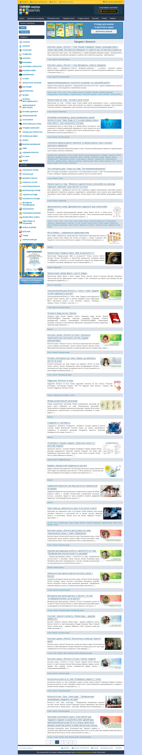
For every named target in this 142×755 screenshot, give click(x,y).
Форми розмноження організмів (62, 401)
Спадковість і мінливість (58, 423)
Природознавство (111, 159)
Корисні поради (53, 163)
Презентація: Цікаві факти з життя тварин (67, 273)
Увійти (119, 748)
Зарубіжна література (106, 92)
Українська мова (88, 161)
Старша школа (83, 19)
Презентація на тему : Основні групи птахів (68, 100)
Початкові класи (53, 19)
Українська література (90, 94)
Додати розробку (109, 11)
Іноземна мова (52, 155)
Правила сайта (107, 748)
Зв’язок (54, 2)
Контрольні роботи (64, 691)
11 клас (55, 221)
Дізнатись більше (104, 31)
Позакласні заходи (101, 225)
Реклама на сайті (66, 2)
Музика (102, 157)
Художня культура (31, 152)
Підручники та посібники (87, 225)
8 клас (64, 92)
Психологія (51, 161)
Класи (22, 19)
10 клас (50, 221)
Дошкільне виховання (35, 19)
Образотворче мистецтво (67, 159)
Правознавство (100, 159)
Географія (88, 92)
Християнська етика (32, 124)
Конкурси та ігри (30, 182)
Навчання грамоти (111, 157)
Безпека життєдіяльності (92, 155)
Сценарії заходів (30, 194)
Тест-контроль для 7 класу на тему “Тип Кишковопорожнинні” (76, 168)
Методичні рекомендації (60, 225)
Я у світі (118, 161)
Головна (24, 2)
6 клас (55, 92)
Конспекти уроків (64, 59)
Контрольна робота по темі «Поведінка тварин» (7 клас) (74, 679)
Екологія (118, 155)
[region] (65, 30)
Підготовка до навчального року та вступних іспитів (72, 508)
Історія (69, 155)
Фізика (96, 161)
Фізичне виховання (104, 94)
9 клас (69, 92)
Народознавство (53, 94)
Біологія (55, 59)
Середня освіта (68, 19)
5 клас (50, 92)
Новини (113, 19)
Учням (104, 19)
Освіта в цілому (63, 163)
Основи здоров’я (64, 94)
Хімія (113, 161)
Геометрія (95, 92)
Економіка (51, 157)
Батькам (95, 19)
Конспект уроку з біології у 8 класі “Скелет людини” (71, 659)
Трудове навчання (76, 94)
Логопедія (87, 157)
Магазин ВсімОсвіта (113, 2)
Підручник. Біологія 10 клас (60, 380)
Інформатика (62, 155)
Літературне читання (76, 157)
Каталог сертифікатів (39, 2)
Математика (95, 157)
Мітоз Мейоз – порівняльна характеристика (68, 232)
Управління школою (32, 213)
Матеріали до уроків (65, 375)
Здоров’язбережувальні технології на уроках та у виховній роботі (78, 82)
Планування (28, 209)
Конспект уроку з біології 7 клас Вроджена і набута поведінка (76, 65)
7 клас (50, 59)
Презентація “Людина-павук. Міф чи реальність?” (71, 253)
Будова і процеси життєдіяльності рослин (67, 465)
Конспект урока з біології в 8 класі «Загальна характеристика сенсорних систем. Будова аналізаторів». (68, 338)
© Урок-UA (26, 748)
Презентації (62, 111)
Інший (80, 221)
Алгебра (75, 92)
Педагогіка (90, 159)
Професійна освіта (114, 225)
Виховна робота (116, 94)
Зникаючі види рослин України (61, 313)
